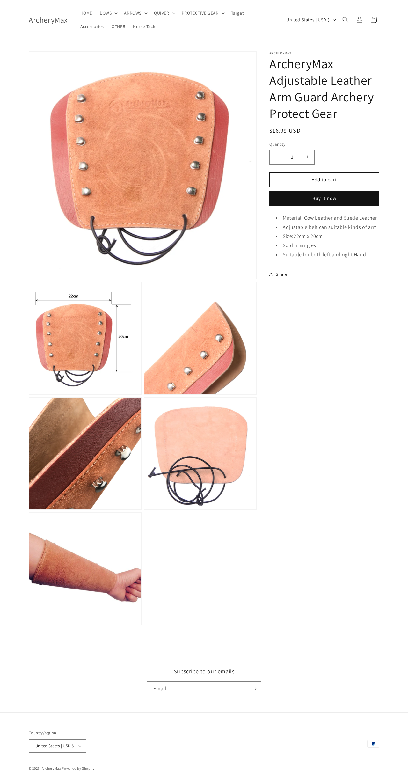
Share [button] (282, 274)
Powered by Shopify (78, 768)
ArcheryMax (51, 768)
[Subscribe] (254, 688)
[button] (108, 13)
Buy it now (324, 198)
